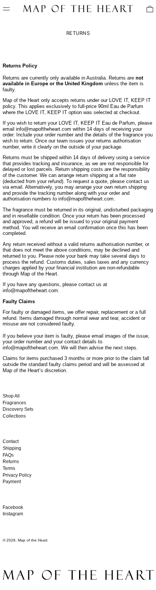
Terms (9, 468)
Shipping (12, 448)
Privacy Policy (17, 475)
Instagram (13, 513)
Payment (12, 481)
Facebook (13, 507)
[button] (150, 9)
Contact (11, 441)
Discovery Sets (18, 409)
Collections (14, 416)
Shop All (11, 396)
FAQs (8, 455)
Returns (11, 461)
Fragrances (14, 402)
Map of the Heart (32, 540)
